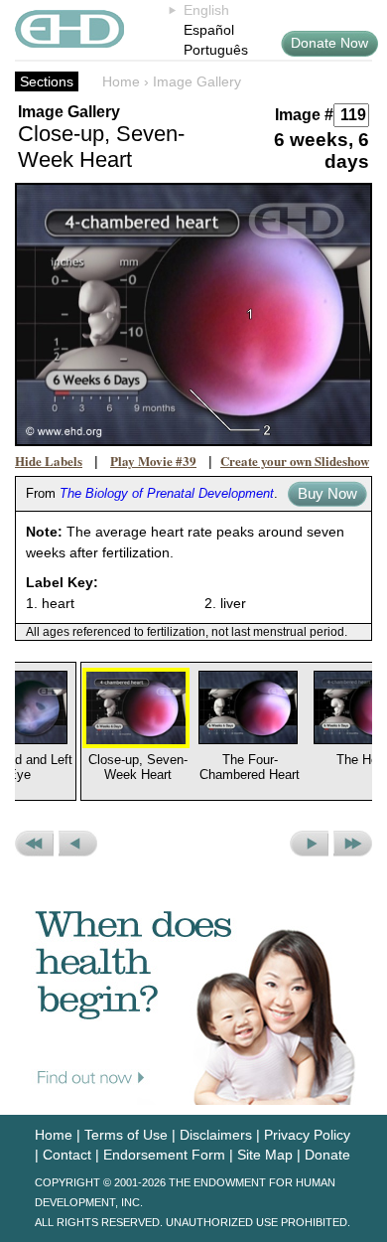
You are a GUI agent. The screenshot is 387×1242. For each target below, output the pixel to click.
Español (209, 30)
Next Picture (309, 843)
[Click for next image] (193, 314)
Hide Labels (48, 460)
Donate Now (329, 43)
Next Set (352, 843)
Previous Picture (78, 843)
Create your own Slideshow (294, 460)
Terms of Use (126, 1135)
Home (121, 81)
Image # (304, 114)
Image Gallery (197, 81)
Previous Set (34, 843)
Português (216, 50)
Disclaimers (216, 1135)
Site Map (265, 1155)
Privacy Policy (307, 1135)
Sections (46, 81)
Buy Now (327, 493)
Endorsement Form (164, 1155)
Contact (67, 1155)
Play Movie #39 (153, 460)
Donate (327, 1155)
